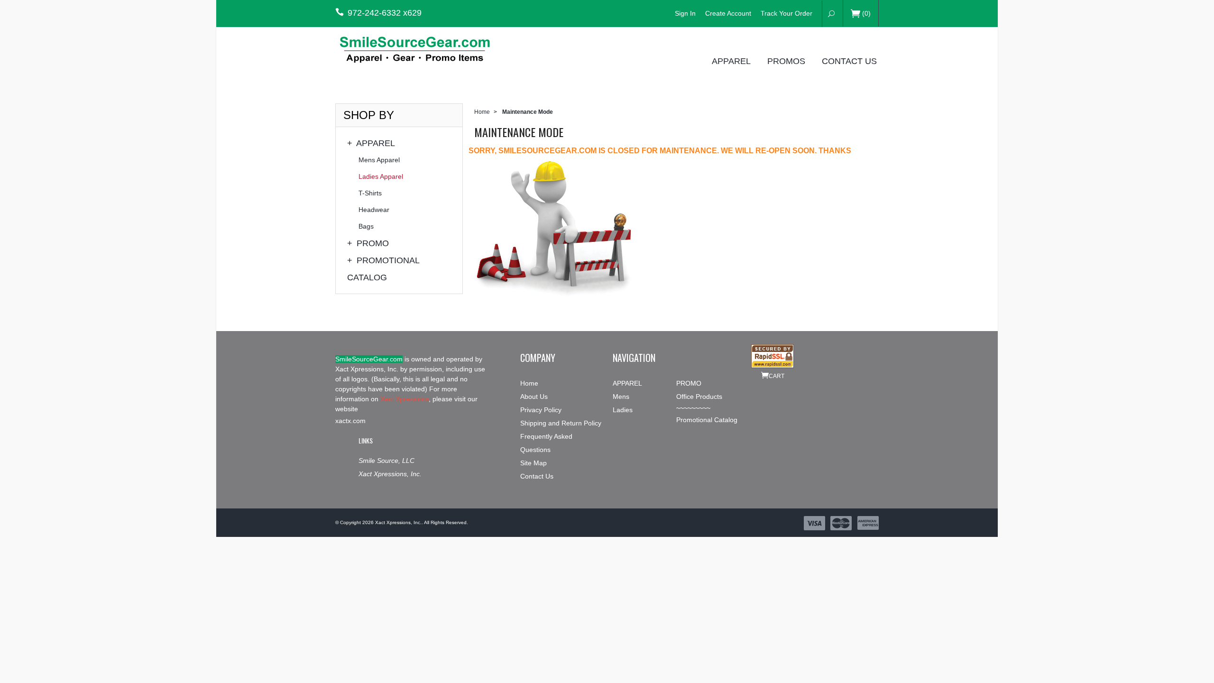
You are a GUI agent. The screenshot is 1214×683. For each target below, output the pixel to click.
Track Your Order (786, 13)
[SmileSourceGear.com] (422, 48)
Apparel (731, 60)
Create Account (728, 13)
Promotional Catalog (383, 269)
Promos (786, 60)
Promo (368, 243)
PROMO (688, 383)
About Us (534, 396)
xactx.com (350, 421)
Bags (366, 226)
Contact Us (849, 60)
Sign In (685, 13)
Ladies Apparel (381, 176)
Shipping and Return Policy (560, 423)
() (866, 13)
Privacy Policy (540, 410)
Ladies (623, 410)
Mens (621, 396)
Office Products (699, 396)
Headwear (374, 209)
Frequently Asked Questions (546, 443)
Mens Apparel (379, 160)
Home (482, 112)
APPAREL (627, 383)
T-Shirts (370, 193)
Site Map (533, 463)
